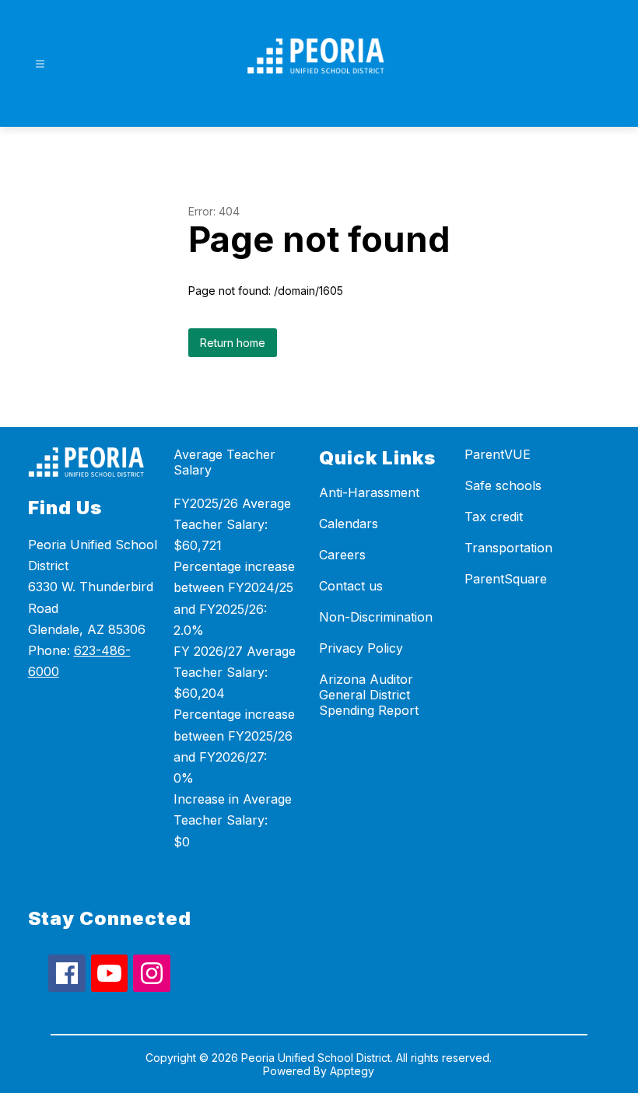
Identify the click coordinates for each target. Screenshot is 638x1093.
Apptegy (352, 1070)
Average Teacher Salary (224, 462)
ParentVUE (497, 454)
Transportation (508, 547)
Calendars (348, 523)
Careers (342, 554)
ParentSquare (505, 579)
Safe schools (503, 485)
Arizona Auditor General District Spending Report (369, 694)
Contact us (351, 586)
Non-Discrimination (376, 617)
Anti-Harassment (369, 492)
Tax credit (493, 516)
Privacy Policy (361, 648)
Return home (232, 342)
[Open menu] (40, 64)
